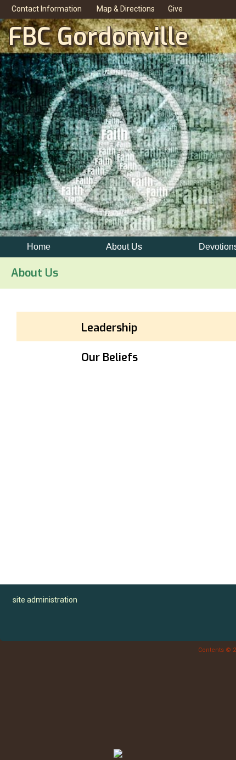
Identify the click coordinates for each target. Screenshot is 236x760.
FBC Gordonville (98, 37)
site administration (45, 599)
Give (174, 8)
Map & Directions (124, 8)
